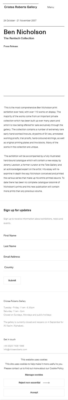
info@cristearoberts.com (15, 349)
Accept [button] (34, 392)
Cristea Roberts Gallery (20, 7)
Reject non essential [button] (29, 382)
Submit (12, 280)
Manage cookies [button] (34, 374)
